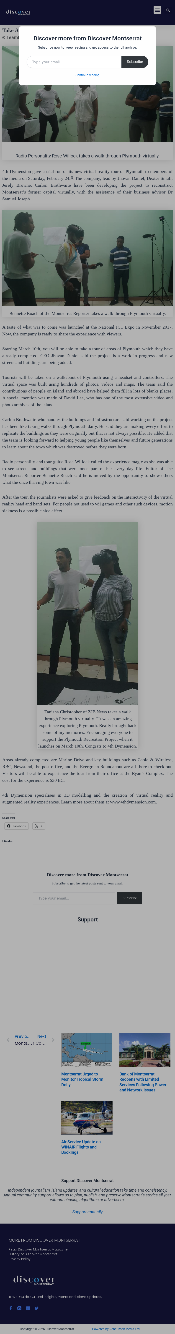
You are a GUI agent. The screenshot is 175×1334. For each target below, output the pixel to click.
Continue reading (87, 75)
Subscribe (135, 62)
